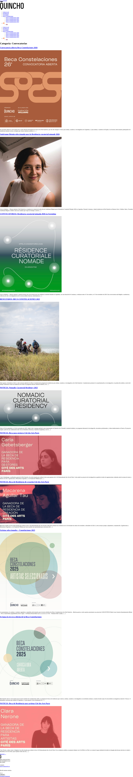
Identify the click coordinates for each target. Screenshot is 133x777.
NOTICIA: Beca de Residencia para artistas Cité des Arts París (25, 703)
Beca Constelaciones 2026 (12, 17)
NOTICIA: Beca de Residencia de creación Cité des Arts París (24, 482)
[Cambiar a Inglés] (7, 24)
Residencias (6, 13)
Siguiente (3, 754)
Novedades (6, 15)
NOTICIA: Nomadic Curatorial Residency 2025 (19, 388)
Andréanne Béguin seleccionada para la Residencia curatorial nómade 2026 (30, 134)
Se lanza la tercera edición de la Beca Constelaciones (21, 617)
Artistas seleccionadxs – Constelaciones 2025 (17, 530)
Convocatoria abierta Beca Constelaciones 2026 (18, 48)
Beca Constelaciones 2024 (12, 20)
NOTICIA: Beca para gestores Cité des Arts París (19, 433)
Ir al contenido (3, 0)
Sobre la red (6, 12)
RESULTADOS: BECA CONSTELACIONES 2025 (20, 299)
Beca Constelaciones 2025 (12, 19)
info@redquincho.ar (5, 766)
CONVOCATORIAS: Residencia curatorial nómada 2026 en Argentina (28, 214)
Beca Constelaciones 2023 (12, 21)
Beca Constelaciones (8, 16)
